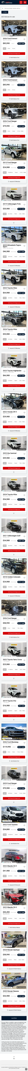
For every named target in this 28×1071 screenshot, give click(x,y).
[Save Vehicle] (24, 39)
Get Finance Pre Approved (14, 53)
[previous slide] (2, 28)
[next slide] (26, 28)
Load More (14, 1018)
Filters (5, 12)
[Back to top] (26, 1069)
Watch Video (22, 34)
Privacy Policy (18, 1067)
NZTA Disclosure (15, 1068)
